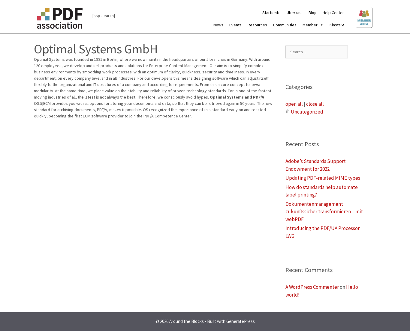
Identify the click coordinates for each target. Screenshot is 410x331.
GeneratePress (240, 321)
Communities (285, 25)
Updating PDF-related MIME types (322, 178)
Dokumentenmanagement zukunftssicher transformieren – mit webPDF (324, 212)
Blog (313, 12)
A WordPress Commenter (312, 287)
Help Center (333, 12)
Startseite (271, 12)
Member (310, 25)
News (218, 25)
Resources (257, 25)
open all (294, 104)
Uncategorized (307, 111)
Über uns (295, 12)
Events (235, 25)
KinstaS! (337, 25)
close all (315, 104)
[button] (321, 25)
